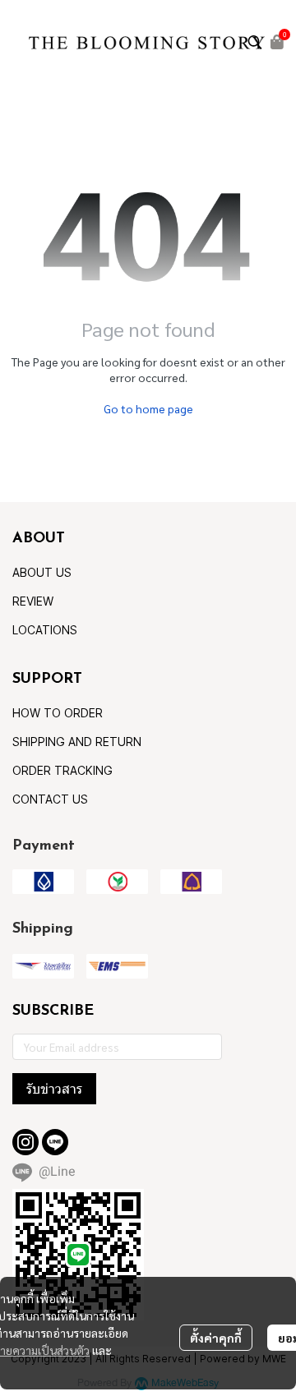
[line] (55, 1142)
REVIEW (32, 601)
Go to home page (148, 408)
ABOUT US (42, 572)
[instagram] (25, 1142)
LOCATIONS (44, 630)
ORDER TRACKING (62, 770)
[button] (254, 41)
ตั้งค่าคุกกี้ (216, 1337)
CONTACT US (50, 799)
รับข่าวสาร (54, 1088)
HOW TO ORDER (57, 713)
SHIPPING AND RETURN (76, 742)
